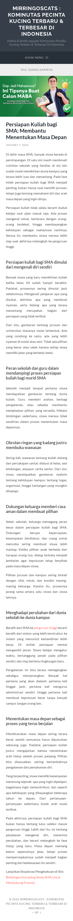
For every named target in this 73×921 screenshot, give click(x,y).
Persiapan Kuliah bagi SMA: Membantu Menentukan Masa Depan (36, 130)
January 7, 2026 (17, 144)
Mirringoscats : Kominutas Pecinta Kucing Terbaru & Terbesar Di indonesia (36, 21)
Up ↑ (38, 912)
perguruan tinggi (45, 628)
